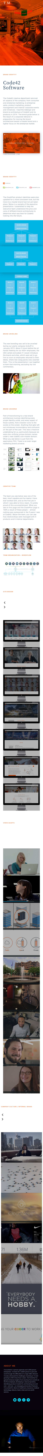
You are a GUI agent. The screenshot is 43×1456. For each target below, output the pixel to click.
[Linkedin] (19, 1400)
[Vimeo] (28, 1400)
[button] (21, 383)
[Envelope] (14, 1400)
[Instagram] (23, 1400)
